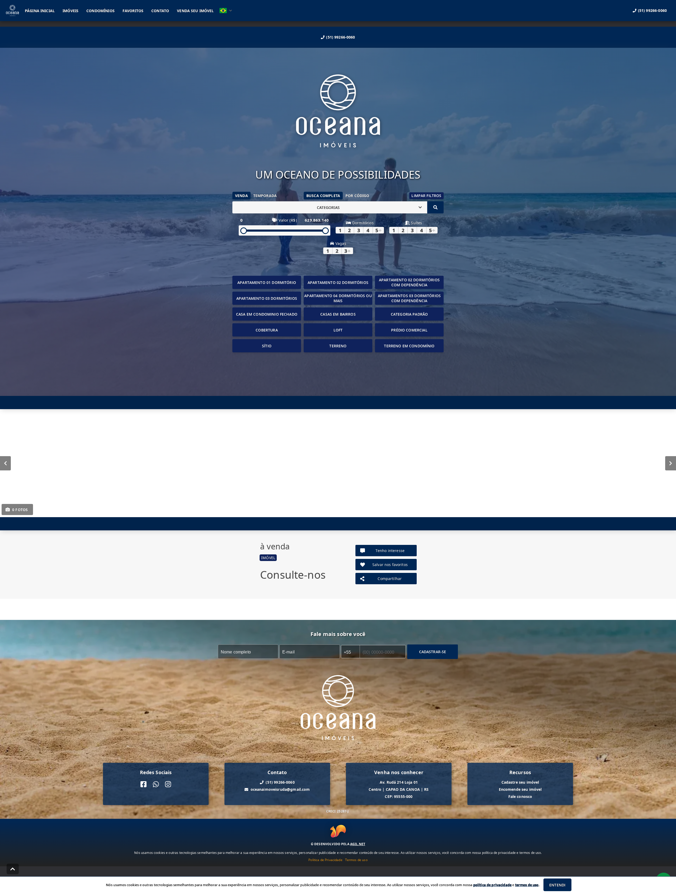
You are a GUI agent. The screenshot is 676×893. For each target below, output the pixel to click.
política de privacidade (492, 884)
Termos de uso (356, 860)
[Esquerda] (5, 463)
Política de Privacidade (325, 860)
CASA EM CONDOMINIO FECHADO (266, 314)
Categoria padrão (409, 314)
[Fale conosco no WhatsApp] (156, 784)
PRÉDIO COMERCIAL (409, 330)
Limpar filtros (426, 195)
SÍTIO (266, 345)
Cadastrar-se (432, 651)
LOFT (338, 330)
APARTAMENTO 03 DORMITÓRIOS (266, 298)
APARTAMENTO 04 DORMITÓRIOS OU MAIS (338, 298)
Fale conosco (520, 796)
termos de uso (527, 884)
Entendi (557, 884)
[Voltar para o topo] (13, 869)
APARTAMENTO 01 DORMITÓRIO (266, 282)
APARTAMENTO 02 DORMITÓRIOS (338, 282)
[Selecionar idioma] (226, 10)
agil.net (357, 844)
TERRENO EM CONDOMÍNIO (409, 345)
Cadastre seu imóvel (520, 782)
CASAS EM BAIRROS (337, 314)
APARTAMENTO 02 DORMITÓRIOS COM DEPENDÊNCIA (409, 282)
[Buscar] (435, 207)
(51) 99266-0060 (340, 37)
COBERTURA (267, 330)
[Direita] (670, 463)
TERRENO (337, 345)
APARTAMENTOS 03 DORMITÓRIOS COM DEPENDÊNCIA (409, 298)
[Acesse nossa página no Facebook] (143, 784)
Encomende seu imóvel (520, 789)
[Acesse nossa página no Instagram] (168, 784)
